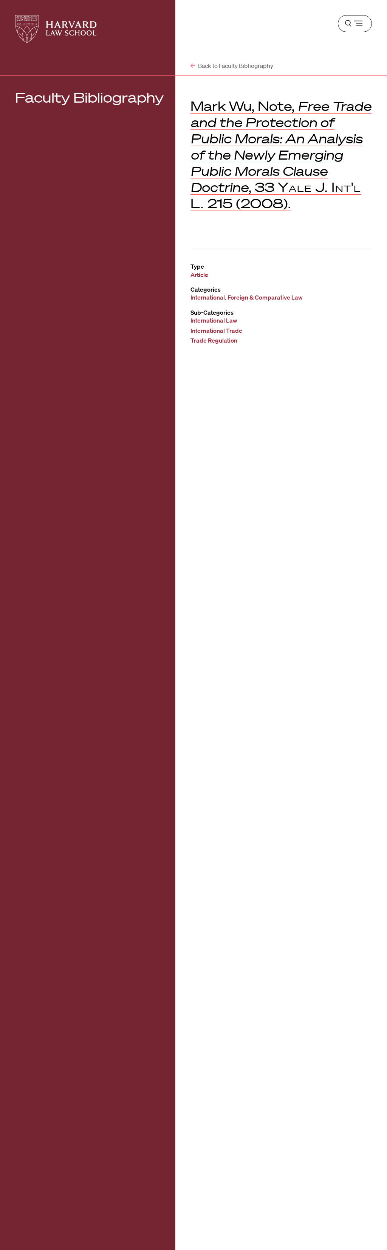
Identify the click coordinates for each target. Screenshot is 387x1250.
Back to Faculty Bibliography (235, 65)
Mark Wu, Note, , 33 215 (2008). (281, 154)
